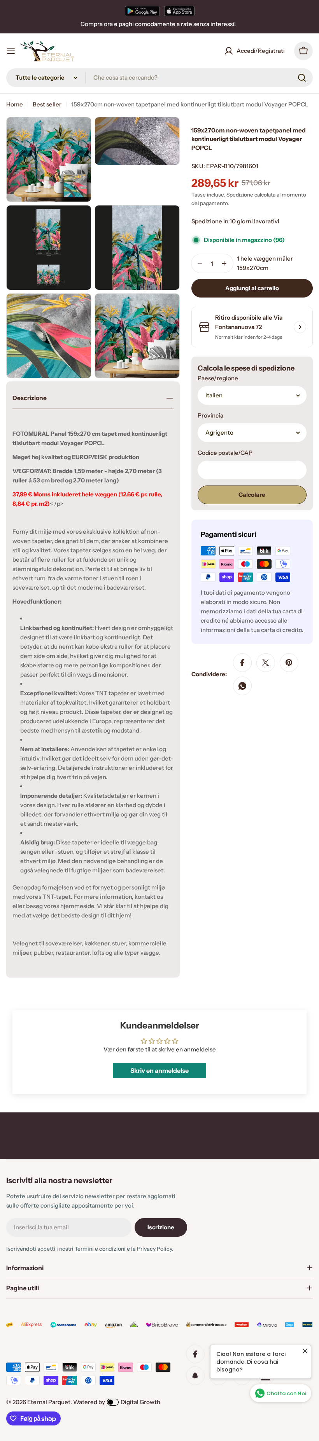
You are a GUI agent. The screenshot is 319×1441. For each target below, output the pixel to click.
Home (14, 104)
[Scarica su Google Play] (142, 11)
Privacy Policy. (155, 1248)
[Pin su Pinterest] (289, 662)
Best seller (47, 104)
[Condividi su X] (265, 662)
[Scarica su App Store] (179, 11)
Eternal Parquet (48, 1402)
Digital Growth (140, 1402)
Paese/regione (218, 378)
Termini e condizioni (100, 1248)
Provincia (210, 415)
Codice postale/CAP (225, 452)
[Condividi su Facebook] (242, 662)
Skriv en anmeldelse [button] (159, 1070)
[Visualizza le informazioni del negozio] (300, 327)
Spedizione (239, 194)
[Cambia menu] (11, 51)
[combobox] (159, 77)
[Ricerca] (302, 77)
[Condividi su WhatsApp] (242, 686)
